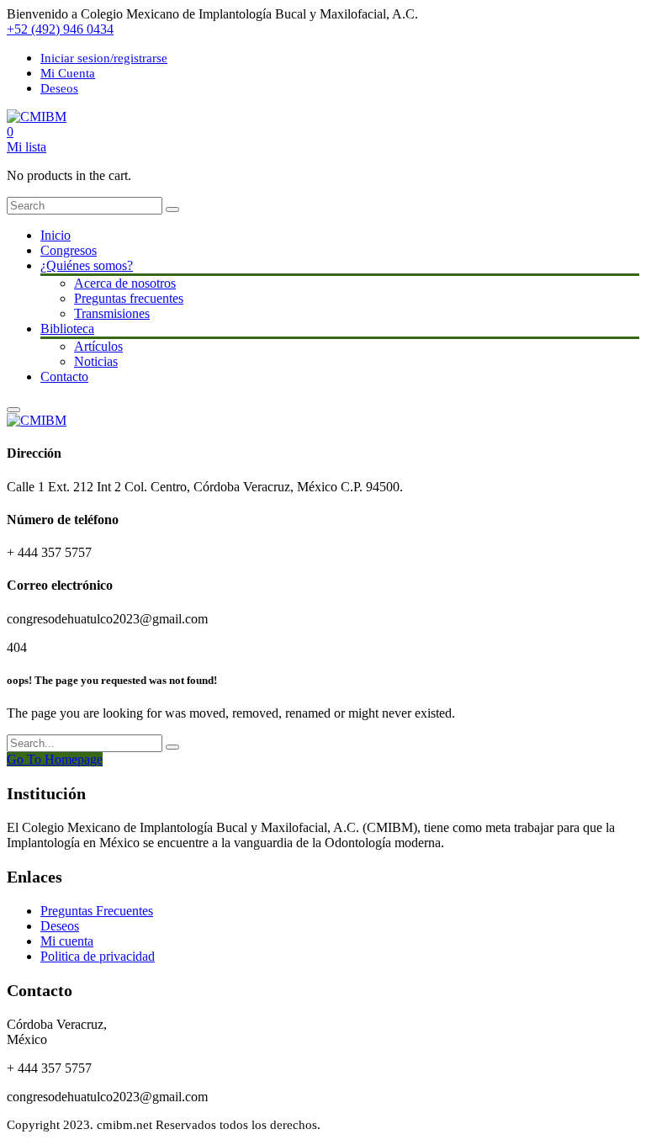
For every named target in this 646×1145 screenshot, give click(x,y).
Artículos (98, 346)
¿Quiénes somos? (86, 265)
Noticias (96, 361)
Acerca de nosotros (125, 283)
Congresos (68, 250)
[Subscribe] (172, 747)
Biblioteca (67, 328)
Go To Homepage (55, 759)
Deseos (59, 88)
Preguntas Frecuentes (96, 911)
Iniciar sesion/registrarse (103, 58)
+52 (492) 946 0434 (60, 29)
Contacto (64, 376)
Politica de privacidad (97, 956)
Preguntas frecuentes (128, 298)
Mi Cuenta (67, 73)
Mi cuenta (66, 941)
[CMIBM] (36, 116)
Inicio (55, 235)
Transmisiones (112, 313)
